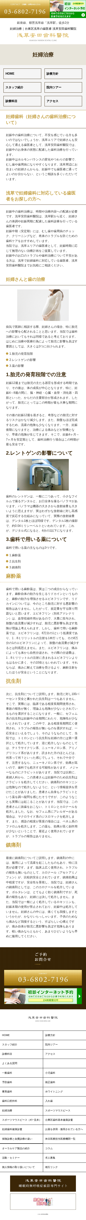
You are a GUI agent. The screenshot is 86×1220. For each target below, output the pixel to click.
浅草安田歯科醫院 (43, 37)
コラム (49, 1148)
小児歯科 (50, 1072)
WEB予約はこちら (68, 9)
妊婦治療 (7, 1110)
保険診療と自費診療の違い (17, 1138)
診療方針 (52, 73)
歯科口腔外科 (9, 1100)
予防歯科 (7, 1082)
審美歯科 (7, 1091)
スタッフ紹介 (14, 87)
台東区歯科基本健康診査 (59, 1119)
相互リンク (51, 1167)
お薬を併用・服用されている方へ (64, 1129)
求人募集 (50, 1157)
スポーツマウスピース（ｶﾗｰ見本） (22, 1119)
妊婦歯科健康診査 (12, 1129)
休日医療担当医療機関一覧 (60, 1138)
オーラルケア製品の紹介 (16, 1148)
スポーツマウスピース (57, 1110)
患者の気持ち (43, 1202)
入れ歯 (49, 1100)
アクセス (52, 101)
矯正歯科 (50, 1082)
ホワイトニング (54, 1091)
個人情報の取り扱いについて (18, 1167)
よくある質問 (9, 1063)
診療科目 (11, 101)
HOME (10, 73)
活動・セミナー (11, 1157)
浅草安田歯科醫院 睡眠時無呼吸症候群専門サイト (43, 1183)
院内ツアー (54, 87)
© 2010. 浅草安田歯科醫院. (43, 1214)
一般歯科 (7, 1072)
